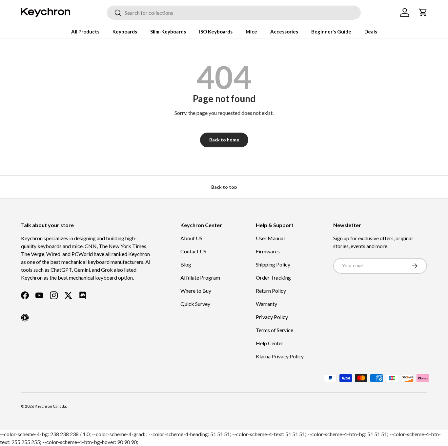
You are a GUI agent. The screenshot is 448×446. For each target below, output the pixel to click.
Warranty (266, 304)
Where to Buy (195, 290)
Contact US (193, 251)
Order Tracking (273, 277)
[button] (423, 12)
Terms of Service (274, 330)
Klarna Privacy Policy (280, 356)
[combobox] (234, 13)
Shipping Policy (273, 264)
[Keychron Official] (25, 317)
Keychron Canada (50, 406)
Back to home (224, 139)
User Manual (270, 238)
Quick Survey (195, 304)
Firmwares (268, 251)
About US (191, 238)
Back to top (224, 187)
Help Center (269, 343)
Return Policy (271, 290)
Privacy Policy (272, 317)
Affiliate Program (200, 277)
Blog (185, 264)
